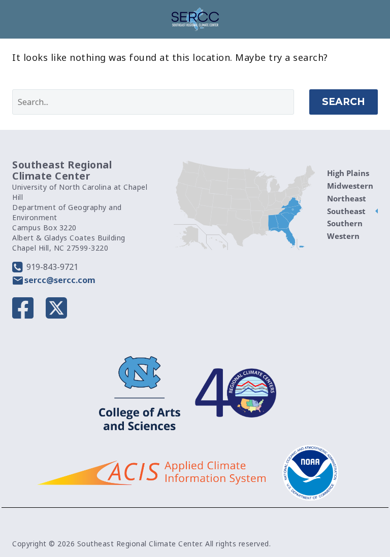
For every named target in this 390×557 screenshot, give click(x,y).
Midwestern (350, 186)
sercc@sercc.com (59, 280)
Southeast (346, 211)
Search (343, 102)
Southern (345, 223)
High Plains (348, 173)
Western (343, 236)
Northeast (346, 198)
